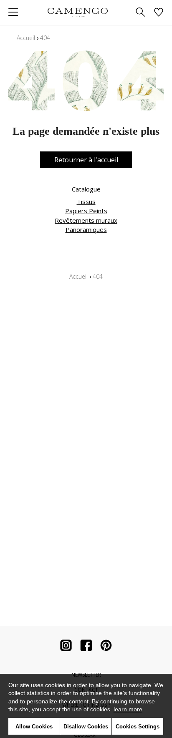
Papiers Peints (86, 211)
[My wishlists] (159, 13)
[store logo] (77, 12)
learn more (128, 709)
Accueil (26, 38)
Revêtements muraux (86, 220)
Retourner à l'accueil (86, 159)
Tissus (86, 201)
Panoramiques (86, 229)
